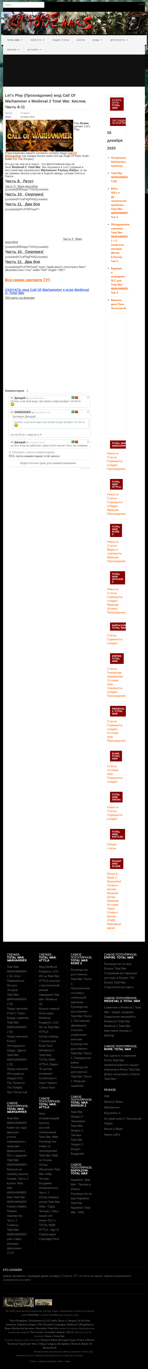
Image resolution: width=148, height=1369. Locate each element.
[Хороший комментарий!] (72, 397)
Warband (112, 900)
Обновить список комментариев (33, 452)
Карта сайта (112, 1134)
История (33, 49)
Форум (81, 40)
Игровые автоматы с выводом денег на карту (30, 1276)
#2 (12, 412)
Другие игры (117, 40)
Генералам (114, 672)
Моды (96, 40)
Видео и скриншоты (114, 551)
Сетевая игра (112, 682)
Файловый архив (114, 925)
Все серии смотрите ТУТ (27, 280)
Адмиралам (115, 676)
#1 (12, 397)
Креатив (12, 49)
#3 (12, 442)
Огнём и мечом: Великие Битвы (112, 891)
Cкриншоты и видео (115, 598)
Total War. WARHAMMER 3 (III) (119, 177)
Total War (13, 40)
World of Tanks (113, 1101)
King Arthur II (112, 1113)
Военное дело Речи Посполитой (118, 304)
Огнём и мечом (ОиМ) (112, 916)
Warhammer (112, 1107)
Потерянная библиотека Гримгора (118, 161)
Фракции (113, 509)
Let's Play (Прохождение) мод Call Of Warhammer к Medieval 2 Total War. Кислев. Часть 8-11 (46, 101)
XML (107, 1096)
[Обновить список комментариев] (28, 391)
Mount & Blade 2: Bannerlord (114, 877)
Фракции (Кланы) (113, 606)
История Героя (112, 906)
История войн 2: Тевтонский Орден (122, 1121)
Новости (36, 40)
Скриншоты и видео (115, 463)
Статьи (112, 457)
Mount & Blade (113, 1128)
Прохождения (115, 468)
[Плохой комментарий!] (76, 397)
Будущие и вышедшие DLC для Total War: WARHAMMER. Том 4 (120, 280)
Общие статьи (60, 40)
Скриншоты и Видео (115, 504)
